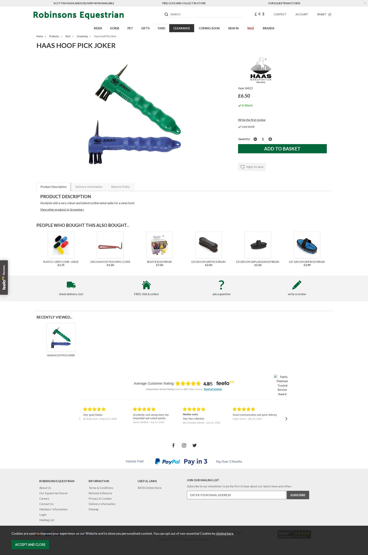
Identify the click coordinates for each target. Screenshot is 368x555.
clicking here (224, 533)
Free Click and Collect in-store (184, 3)
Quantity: (244, 138)
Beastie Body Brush (159, 261)
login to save (255, 166)
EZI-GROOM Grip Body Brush (307, 261)
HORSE (114, 28)
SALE (250, 28)
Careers (44, 498)
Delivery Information (88, 186)
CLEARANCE (181, 28)
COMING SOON (209, 28)
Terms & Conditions (101, 487)
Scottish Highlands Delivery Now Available (83, 3)
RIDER (98, 28)
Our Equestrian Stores (284, 3)
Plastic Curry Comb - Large (61, 261)
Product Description (53, 186)
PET (130, 28)
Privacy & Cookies (100, 498)
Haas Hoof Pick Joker (61, 355)
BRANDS (268, 28)
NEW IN (233, 28)
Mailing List (46, 520)
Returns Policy (120, 186)
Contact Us (46, 504)
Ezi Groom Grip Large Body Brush (257, 261)
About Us (45, 487)
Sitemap (94, 509)
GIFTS (145, 28)
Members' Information (53, 509)
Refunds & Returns (100, 493)
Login (43, 514)
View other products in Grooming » (62, 209)
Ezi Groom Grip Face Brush (208, 261)
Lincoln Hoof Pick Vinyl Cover (110, 261)
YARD (161, 28)
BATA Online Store (150, 487)
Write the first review (251, 120)
